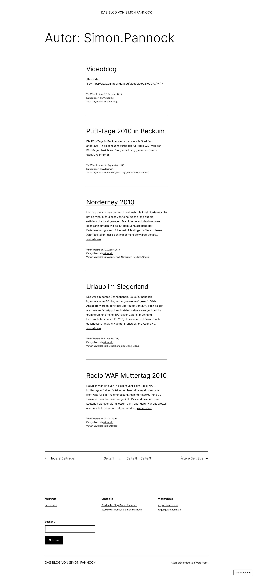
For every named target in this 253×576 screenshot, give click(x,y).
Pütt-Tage (121, 172)
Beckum (111, 172)
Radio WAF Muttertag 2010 (126, 375)
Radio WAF (132, 172)
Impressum (51, 505)
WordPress (202, 562)
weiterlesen (93, 239)
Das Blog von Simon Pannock (126, 12)
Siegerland (126, 346)
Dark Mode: (240, 572)
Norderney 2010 (110, 202)
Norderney (126, 257)
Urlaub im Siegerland (117, 286)
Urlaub (145, 257)
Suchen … (50, 521)
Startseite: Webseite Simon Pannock (121, 509)
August (110, 257)
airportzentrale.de (168, 505)
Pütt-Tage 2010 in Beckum (125, 131)
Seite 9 (146, 458)
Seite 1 (109, 458)
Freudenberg (113, 346)
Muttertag (112, 426)
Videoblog (101, 69)
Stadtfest (143, 172)
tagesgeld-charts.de (169, 509)
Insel (117, 257)
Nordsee (137, 257)
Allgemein (108, 169)
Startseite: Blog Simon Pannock (119, 505)
